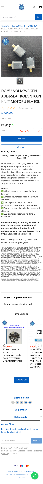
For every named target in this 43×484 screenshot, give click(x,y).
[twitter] (17, 402)
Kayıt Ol (36, 440)
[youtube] (25, 402)
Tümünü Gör (21, 379)
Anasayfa (5, 26)
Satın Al (21, 138)
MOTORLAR (33, 26)
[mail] (30, 402)
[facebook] (13, 402)
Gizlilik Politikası (25, 450)
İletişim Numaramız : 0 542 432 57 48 (21, 471)
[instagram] (21, 402)
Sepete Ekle (25, 131)
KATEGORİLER (18, 26)
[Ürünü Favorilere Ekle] (39, 131)
